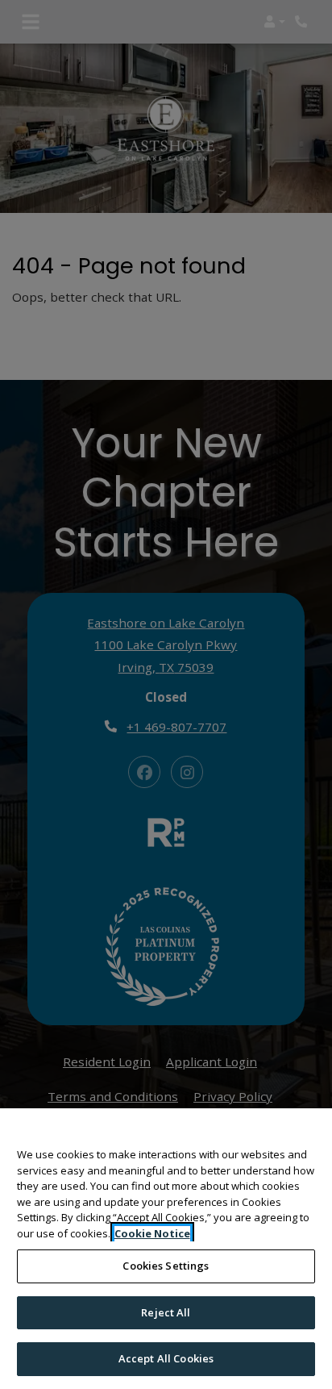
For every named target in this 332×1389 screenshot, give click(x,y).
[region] (166, 1248)
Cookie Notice (152, 1233)
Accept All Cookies (166, 1358)
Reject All (165, 1312)
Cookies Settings (165, 1265)
